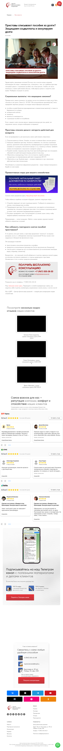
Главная (9, 15)
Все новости (18, 15)
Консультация (10, 729)
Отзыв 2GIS (4, 476)
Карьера (9, 731)
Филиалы (9, 733)
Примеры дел (36, 713)
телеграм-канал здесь (15, 286)
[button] (1, 445)
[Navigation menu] (59, 3)
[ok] (24, 714)
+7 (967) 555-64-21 (42, 730)
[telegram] (13, 714)
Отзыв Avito (4, 514)
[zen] (11, 714)
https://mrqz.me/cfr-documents (35, 195)
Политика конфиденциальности (41, 733)
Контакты (9, 736)
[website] (19, 714)
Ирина (8, 425)
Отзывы (35, 715)
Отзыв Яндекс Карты (7, 440)
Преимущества (37, 718)
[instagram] (21, 714)
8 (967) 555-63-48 (30, 657)
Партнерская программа (13, 726)
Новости (9, 724)
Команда (35, 711)
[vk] (8, 714)
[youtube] (16, 714)
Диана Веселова (43, 425)
